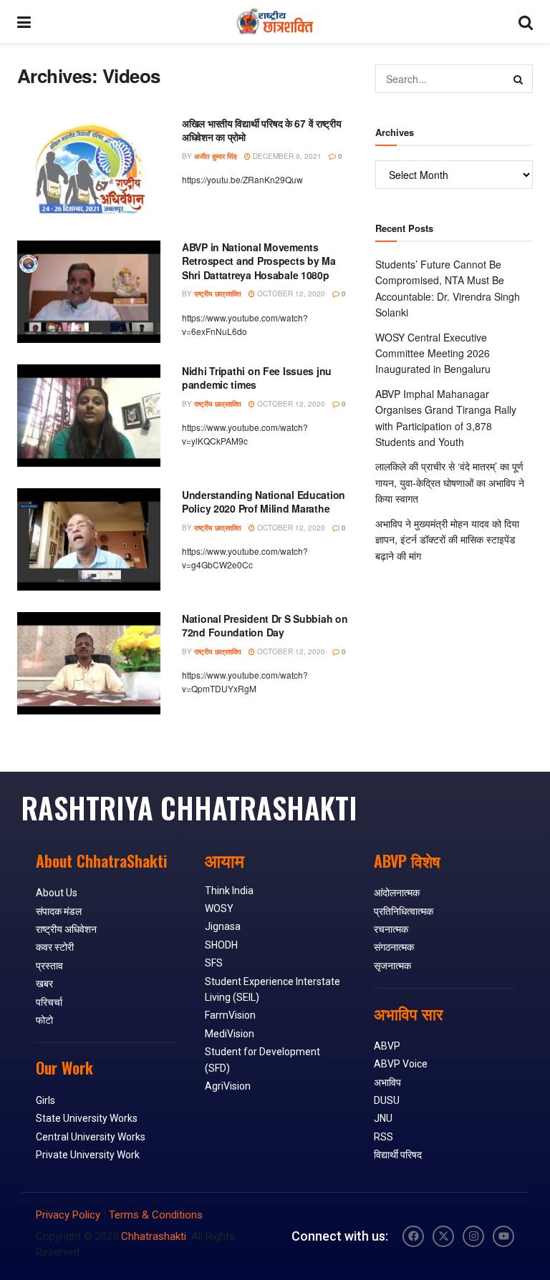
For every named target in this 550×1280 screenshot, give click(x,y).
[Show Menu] (24, 21)
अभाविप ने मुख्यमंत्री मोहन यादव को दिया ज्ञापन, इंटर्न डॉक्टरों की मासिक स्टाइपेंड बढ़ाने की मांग (447, 539)
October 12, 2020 (290, 294)
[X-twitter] (443, 1236)
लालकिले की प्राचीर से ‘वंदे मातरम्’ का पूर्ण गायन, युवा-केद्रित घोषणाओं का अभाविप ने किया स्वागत (449, 482)
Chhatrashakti (153, 1236)
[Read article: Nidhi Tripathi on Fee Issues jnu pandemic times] (88, 415)
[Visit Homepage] (275, 21)
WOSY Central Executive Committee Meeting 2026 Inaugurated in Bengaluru (433, 353)
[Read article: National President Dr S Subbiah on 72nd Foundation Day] (88, 663)
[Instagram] (473, 1236)
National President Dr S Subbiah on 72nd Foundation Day (264, 625)
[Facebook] (413, 1236)
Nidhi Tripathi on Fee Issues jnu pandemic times (257, 378)
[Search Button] (525, 21)
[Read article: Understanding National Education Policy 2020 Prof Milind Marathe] (88, 539)
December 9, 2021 (286, 156)
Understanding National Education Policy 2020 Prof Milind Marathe (263, 502)
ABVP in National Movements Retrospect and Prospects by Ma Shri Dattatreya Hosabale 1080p (259, 261)
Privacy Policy (68, 1214)
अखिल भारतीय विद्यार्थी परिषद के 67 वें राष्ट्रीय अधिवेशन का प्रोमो (262, 130)
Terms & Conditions (156, 1214)
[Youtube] (503, 1236)
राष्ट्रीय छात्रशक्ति (217, 294)
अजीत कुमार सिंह (215, 156)
